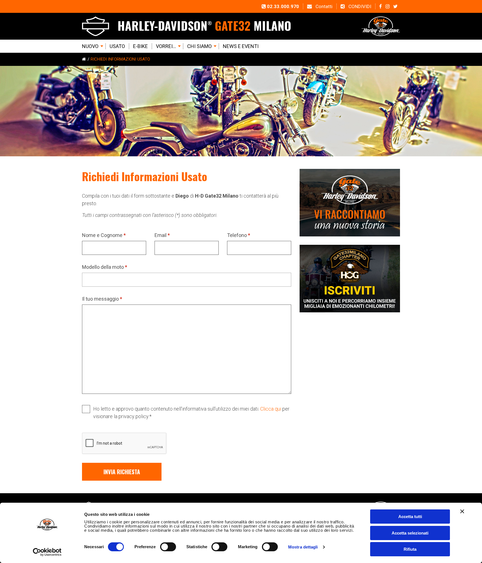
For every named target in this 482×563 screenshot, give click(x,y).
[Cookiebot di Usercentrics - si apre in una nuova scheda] (47, 552)
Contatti (323, 6)
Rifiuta (410, 549)
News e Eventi (241, 46)
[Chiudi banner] (462, 511)
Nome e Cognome (104, 235)
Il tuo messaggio (102, 299)
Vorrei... (166, 46)
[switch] (168, 546)
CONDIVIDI (359, 6)
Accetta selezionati (410, 533)
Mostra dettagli (303, 547)
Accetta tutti (410, 516)
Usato (117, 46)
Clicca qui (270, 409)
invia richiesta (121, 472)
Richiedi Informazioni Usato (120, 59)
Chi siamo (199, 46)
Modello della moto (104, 267)
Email (162, 235)
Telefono (238, 235)
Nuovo (90, 46)
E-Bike (140, 46)
